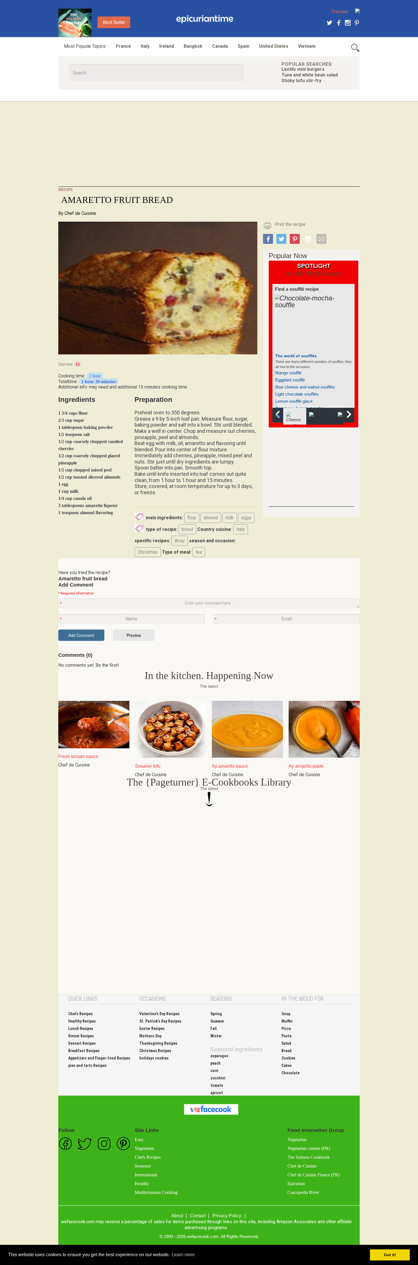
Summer (217, 1021)
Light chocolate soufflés (297, 394)
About (177, 1215)
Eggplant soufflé (290, 379)
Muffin (287, 1021)
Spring (216, 1013)
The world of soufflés (296, 356)
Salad (286, 1043)
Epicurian (296, 1183)
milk (229, 517)
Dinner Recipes (81, 1036)
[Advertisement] (209, 147)
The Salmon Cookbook (308, 1157)
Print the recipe (290, 224)
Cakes (287, 1065)
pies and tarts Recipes (87, 1065)
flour (191, 517)
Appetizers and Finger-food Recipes (99, 1058)
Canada (220, 46)
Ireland (166, 46)
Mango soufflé (288, 372)
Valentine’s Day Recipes (159, 1013)
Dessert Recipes (82, 1043)
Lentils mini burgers (303, 69)
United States (273, 46)
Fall (213, 1028)
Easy (139, 1139)
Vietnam (307, 46)
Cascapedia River (303, 1192)
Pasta (286, 1036)
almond (211, 517)
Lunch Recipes (80, 1028)
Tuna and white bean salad (310, 75)
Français (340, 11)
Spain (243, 46)
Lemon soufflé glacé (294, 401)
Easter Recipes (152, 1028)
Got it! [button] (390, 1254)
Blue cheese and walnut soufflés (305, 387)
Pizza (286, 1028)
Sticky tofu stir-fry (301, 80)
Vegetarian (144, 1148)
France (123, 46)
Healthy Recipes (82, 1021)
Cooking (204, 19)
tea (199, 552)
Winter (216, 1036)
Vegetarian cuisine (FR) (308, 1148)
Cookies (288, 1058)
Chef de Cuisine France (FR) (313, 1174)
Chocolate (290, 1073)
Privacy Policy (226, 1215)
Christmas (148, 552)
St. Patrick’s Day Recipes (160, 1021)
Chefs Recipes (80, 1013)
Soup (286, 1013)
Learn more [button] (183, 1254)
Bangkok (193, 46)
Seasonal (143, 1166)
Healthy (142, 1183)
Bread (286, 1050)
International (146, 1174)
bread (187, 529)
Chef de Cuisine (80, 213)
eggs (246, 517)
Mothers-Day (150, 1036)
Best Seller (114, 22)
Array (180, 540)
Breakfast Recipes (84, 1050)
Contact (198, 1215)
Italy (145, 46)
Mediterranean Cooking (156, 1192)
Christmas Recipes (155, 1050)
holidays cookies (154, 1058)
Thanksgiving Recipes (158, 1043)
